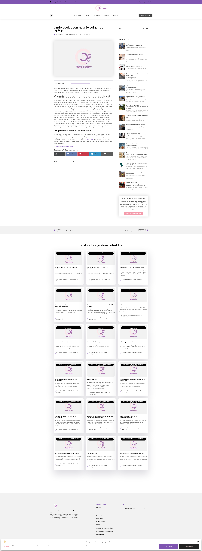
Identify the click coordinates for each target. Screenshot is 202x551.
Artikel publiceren (101, 521)
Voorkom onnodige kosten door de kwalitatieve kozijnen (66, 305)
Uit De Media (77, 15)
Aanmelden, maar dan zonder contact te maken (100, 305)
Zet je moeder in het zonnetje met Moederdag (66, 379)
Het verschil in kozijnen (62, 342)
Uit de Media (99, 518)
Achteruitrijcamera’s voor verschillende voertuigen (132, 379)
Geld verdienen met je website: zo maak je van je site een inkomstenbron (104, 533)
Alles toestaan (168, 546)
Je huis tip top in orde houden (129, 342)
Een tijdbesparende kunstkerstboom (67, 453)
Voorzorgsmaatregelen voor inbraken (132, 453)
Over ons (106, 15)
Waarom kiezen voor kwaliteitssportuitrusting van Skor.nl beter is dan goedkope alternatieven (135, 184)
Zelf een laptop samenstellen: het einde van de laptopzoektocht (100, 417)
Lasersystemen (92, 379)
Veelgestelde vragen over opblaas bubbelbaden (66, 268)
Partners (87, 15)
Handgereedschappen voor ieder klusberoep (65, 417)
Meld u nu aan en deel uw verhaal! (133, 198)
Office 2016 (90, 140)
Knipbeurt (123, 305)
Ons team (97, 15)
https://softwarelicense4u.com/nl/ (64, 146)
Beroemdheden (100, 515)
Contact (115, 15)
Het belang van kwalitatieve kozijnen (132, 267)
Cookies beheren (189, 546)
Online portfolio (92, 453)
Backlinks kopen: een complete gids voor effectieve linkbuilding (104, 527)
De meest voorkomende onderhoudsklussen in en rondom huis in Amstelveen (137, 107)
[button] (198, 542)
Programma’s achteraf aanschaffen (80, 83)
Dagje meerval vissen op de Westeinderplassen (128, 417)
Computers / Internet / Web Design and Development (73, 34)
